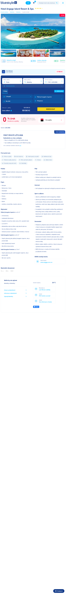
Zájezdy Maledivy (8, 296)
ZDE (20, 145)
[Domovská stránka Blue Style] (9, 3)
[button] (12, 61)
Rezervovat (50, 109)
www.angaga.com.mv (46, 262)
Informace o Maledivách (10, 293)
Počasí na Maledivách (9, 290)
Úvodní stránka (4, 12)
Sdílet (37, 307)
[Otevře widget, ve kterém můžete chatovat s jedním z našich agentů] (58, 591)
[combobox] (48, 3)
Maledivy (12, 12)
